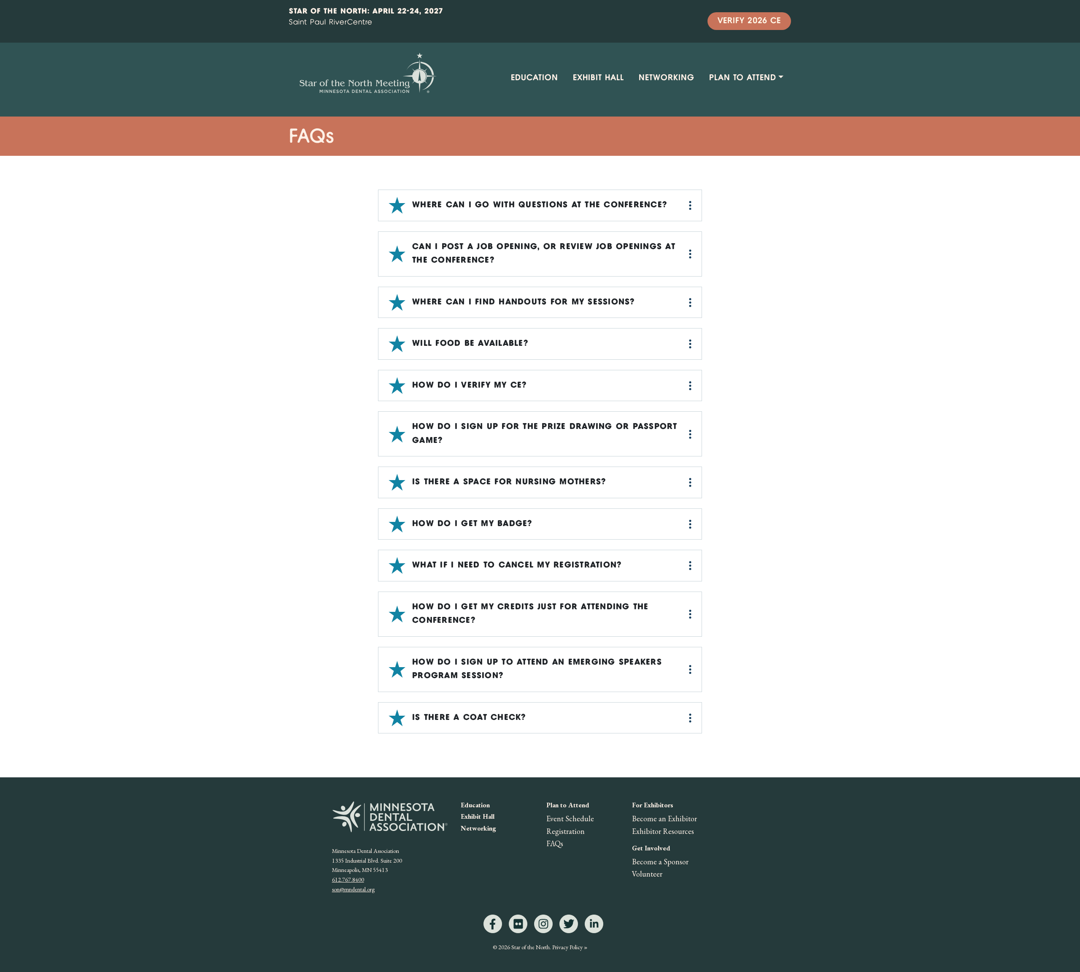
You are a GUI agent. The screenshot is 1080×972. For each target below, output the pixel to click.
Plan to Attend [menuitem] (742, 78)
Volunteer (647, 874)
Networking (478, 828)
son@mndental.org (353, 889)
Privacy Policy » (569, 947)
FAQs (554, 843)
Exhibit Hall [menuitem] (598, 78)
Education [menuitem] (534, 78)
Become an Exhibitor (664, 818)
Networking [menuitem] (666, 78)
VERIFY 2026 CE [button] (749, 21)
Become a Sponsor (660, 861)
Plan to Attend (567, 805)
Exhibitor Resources (663, 831)
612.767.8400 (348, 879)
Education (475, 805)
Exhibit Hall (477, 816)
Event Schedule (570, 818)
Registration (565, 831)
